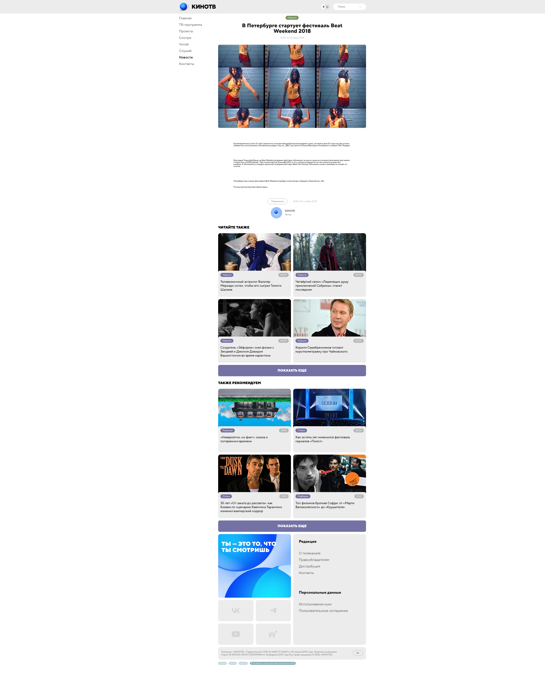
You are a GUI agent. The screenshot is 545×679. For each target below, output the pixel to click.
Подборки (303, 496)
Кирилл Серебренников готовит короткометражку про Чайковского (321, 350)
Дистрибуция (309, 566)
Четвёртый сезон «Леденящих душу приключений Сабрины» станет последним (322, 286)
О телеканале (309, 553)
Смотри (185, 38)
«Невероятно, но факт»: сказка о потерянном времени (244, 439)
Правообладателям (314, 560)
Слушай (185, 51)
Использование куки (315, 604)
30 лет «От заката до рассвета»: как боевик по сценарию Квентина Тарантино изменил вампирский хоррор (251, 507)
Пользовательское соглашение (323, 611)
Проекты (186, 31)
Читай (184, 44)
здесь (265, 187)
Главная (185, 18)
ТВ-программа (190, 25)
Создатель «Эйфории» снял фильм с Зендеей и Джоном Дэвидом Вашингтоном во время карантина (247, 352)
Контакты (186, 64)
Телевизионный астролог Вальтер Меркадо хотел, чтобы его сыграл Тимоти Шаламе (250, 286)
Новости (186, 57)
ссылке (236, 166)
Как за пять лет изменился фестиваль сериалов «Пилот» (322, 439)
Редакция (307, 541)
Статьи (301, 430)
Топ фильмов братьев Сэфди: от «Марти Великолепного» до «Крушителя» (324, 505)
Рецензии (228, 430)
